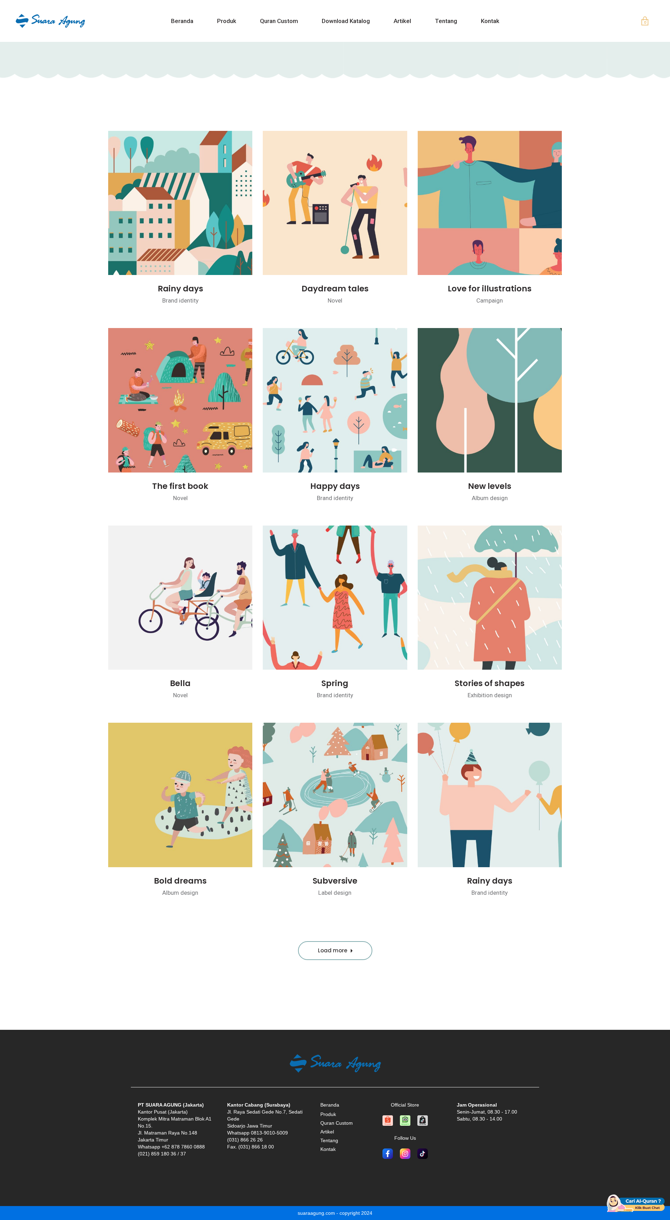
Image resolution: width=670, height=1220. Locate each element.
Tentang (329, 1140)
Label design (334, 892)
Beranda (329, 1105)
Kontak (328, 1149)
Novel (335, 300)
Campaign (489, 300)
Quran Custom (336, 1123)
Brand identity (180, 300)
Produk (328, 1114)
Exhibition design (490, 695)
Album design (490, 497)
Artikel (327, 1132)
